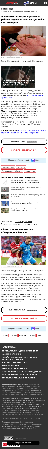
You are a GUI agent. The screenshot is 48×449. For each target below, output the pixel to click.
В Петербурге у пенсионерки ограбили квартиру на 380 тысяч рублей (23, 131)
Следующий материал (23, 443)
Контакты (6, 362)
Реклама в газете (21, 362)
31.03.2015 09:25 (7, 9)
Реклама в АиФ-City (11, 372)
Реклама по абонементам (14, 369)
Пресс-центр (32, 351)
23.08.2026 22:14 (7, 222)
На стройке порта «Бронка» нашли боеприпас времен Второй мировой (27, 210)
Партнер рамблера (21, 438)
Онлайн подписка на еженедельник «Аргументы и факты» (19, 358)
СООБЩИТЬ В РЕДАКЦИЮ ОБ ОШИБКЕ (18, 378)
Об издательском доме (13, 351)
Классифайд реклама (33, 372)
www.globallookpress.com (11, 57)
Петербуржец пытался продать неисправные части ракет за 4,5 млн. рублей (26, 202)
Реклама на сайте (10, 365)
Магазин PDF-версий (11, 354)
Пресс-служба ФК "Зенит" (11, 267)
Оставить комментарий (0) (24, 150)
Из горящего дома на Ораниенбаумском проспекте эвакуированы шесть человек (25, 181)
